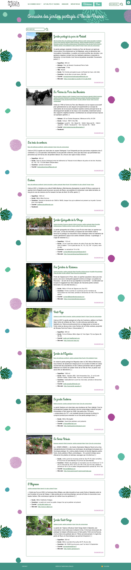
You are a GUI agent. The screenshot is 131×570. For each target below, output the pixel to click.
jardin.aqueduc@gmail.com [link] (71, 384)
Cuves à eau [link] (57, 42)
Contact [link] (24, 566)
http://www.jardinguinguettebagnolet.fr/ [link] (76, 254)
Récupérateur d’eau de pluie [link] (85, 44)
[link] (128, 2)
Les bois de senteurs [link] (37, 143)
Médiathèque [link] (75, 4)
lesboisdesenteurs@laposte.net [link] (47, 167)
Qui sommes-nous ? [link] (34, 4)
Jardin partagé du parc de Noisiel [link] (70, 36)
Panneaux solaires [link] (59, 44)
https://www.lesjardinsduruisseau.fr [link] (74, 299)
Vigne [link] (85, 45)
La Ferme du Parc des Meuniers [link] (69, 92)
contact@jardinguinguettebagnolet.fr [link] (74, 252)
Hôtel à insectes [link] (74, 42)
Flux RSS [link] (106, 566)
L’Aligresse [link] (33, 484)
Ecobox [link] (31, 180)
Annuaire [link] (65, 4)
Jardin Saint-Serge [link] (62, 520)
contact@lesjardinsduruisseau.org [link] (73, 297)
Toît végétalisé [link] (67, 45)
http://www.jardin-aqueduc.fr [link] (73, 386)
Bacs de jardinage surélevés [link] (69, 41)
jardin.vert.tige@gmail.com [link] (71, 338)
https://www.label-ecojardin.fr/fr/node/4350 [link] (77, 79)
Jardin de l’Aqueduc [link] (63, 354)
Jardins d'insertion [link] (59, 98)
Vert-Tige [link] (58, 312)
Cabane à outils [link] (82, 41)
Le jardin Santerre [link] (62, 399)
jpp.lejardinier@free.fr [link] (70, 546)
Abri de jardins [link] (58, 41)
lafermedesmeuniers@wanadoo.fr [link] (74, 127)
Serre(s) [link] (99, 44)
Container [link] (98, 41)
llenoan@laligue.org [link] (69, 469)
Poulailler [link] (92, 271)
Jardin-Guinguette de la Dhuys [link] (68, 220)
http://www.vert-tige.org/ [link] (71, 340)
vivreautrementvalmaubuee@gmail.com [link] (75, 76)
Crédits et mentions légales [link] (64, 566)
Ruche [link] (95, 44)
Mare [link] (64, 184)
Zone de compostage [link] (93, 45)
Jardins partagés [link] (84, 42)
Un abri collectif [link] (75, 45)
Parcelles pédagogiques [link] (70, 44)
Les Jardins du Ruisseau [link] (65, 267)
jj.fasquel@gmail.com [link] (70, 423)
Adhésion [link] (87, 4)
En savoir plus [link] (98, 82)
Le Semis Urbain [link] (62, 439)
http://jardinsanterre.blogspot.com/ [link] (75, 426)
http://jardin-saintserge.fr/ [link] (72, 549)
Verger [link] (82, 45)
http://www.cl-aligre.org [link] (45, 507)
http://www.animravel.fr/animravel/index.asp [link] (77, 471)
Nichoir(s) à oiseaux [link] (94, 42)
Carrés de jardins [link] (91, 41)
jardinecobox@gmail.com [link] (45, 204)
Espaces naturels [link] (65, 42)
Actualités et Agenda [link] (51, 4)
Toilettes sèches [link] (58, 45)
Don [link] (98, 4)
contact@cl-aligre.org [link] (44, 504)
